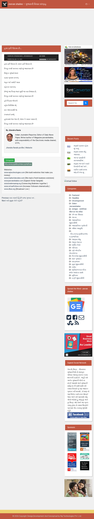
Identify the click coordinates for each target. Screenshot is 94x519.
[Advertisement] (47, 26)
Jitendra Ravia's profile (15, 148)
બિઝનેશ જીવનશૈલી (79, 256)
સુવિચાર (75, 275)
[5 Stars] (45, 59)
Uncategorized (78, 201)
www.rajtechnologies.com (14, 172)
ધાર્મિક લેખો (76, 245)
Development (38, 516)
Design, (30, 516)
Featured (75, 195)
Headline (75, 198)
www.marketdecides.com (14, 178)
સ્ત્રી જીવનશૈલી (78, 278)
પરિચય (74, 248)
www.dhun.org (9, 189)
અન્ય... (74, 217)
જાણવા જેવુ (76, 239)
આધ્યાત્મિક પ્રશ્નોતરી (79, 226)
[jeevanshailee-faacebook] (78, 415)
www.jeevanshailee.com (13, 181)
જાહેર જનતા (77, 242)
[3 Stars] (42, 59)
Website (28, 148)
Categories (9, 160)
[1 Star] (40, 59)
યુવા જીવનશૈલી (78, 264)
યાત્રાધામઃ (76, 261)
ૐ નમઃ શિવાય (77, 214)
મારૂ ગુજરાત (77, 259)
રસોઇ (74, 267)
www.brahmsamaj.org (12, 183)
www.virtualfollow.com (13, 186)
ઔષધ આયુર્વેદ (77, 228)
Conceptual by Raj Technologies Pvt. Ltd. (65, 516)
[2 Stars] (41, 59)
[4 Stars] (44, 59)
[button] (87, 4)
